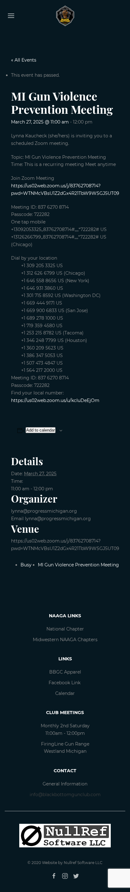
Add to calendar (40, 430)
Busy (26, 565)
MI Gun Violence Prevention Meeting (78, 565)
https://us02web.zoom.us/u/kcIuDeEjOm (55, 400)
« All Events (23, 60)
